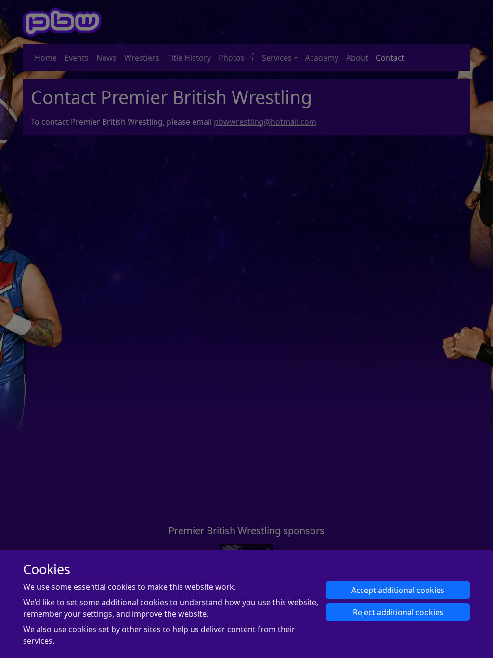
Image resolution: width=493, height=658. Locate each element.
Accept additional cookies (397, 590)
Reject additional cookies (398, 612)
